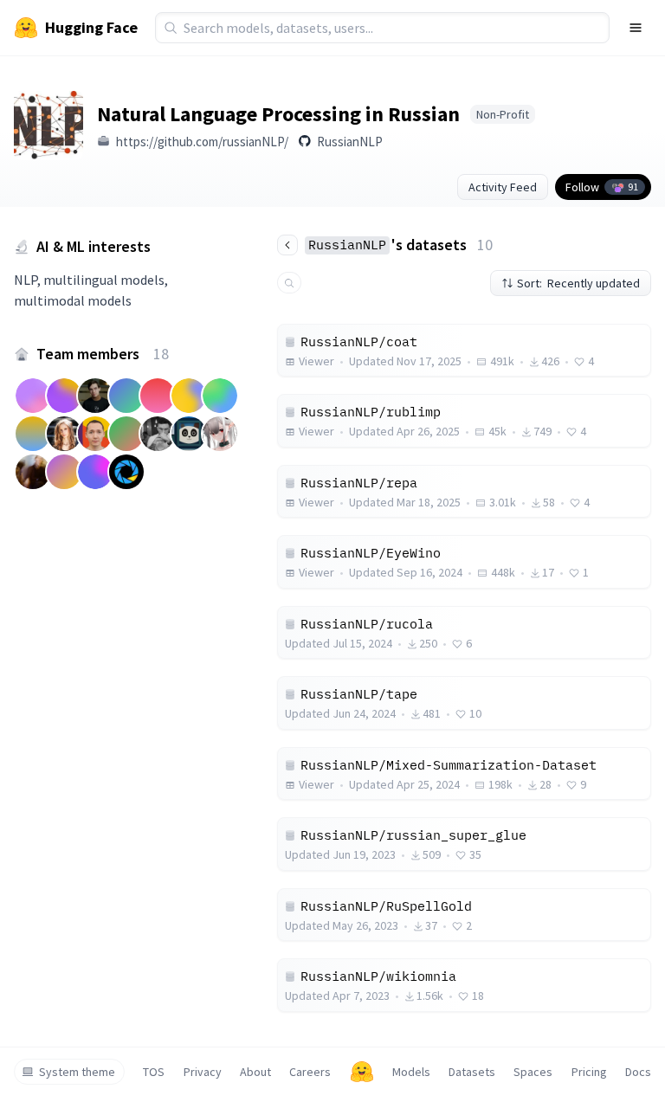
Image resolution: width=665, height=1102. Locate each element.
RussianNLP (350, 141)
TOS (154, 1071)
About (255, 1071)
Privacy (203, 1071)
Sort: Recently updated (578, 283)
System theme (77, 1071)
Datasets (472, 1071)
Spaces (532, 1071)
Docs (638, 1071)
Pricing (589, 1071)
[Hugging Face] (362, 1072)
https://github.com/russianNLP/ (202, 141)
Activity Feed (502, 187)
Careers (310, 1071)
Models (411, 1071)
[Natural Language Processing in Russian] (48, 125)
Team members (102, 354)
